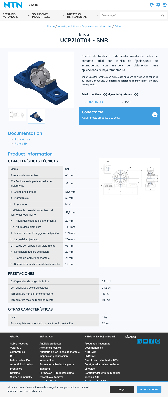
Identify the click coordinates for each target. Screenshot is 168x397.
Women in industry (21, 377)
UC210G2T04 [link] (95, 102)
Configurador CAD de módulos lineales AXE (102, 375)
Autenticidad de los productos (21, 366)
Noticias (15, 373)
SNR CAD (90, 356)
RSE (12, 356)
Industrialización (20, 360)
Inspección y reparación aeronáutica (54, 358)
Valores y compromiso (17, 350)
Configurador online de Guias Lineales (102, 366)
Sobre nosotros (19, 343)
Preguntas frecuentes (97, 343)
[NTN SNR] (13, 5)
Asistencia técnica (50, 347)
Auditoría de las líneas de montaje (60, 352)
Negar (121, 389)
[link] (152, 5)
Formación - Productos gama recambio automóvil (57, 375)
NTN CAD (90, 352)
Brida (118, 26)
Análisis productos (50, 343)
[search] (162, 15)
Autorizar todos (149, 389)
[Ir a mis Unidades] (158, 5)
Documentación (94, 347)
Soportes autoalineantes (97, 26)
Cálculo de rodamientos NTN (101, 360)
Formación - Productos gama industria (57, 366)
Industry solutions (68, 26)
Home (51, 26)
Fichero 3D (20, 143)
